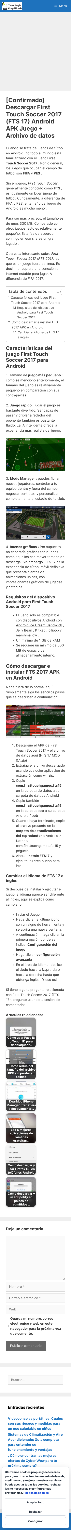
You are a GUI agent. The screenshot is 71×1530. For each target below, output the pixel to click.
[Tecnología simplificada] (12, 6)
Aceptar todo (35, 1502)
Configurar (35, 1521)
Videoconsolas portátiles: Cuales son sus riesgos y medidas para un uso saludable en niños (35, 1424)
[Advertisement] (35, 51)
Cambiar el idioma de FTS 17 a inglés (38, 334)
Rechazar (35, 1511)
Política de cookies (36, 1492)
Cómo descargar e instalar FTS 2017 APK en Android (34, 324)
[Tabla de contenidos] (58, 292)
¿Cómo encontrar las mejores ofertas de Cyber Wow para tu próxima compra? (32, 1461)
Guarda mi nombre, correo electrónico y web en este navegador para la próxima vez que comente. (35, 1326)
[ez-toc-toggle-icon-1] (56, 291)
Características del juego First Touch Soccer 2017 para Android (35, 300)
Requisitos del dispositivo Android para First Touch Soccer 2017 (35, 312)
